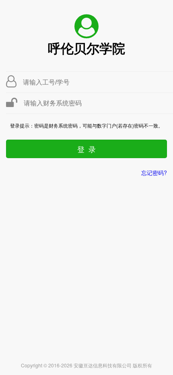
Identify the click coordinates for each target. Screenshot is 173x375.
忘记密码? (154, 173)
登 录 (86, 149)
